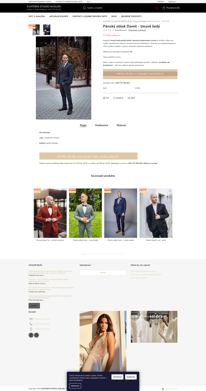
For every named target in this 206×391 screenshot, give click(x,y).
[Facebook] (31, 335)
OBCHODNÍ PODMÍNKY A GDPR (40, 2)
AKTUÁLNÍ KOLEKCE (139, 278)
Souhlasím (131, 377)
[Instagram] (36, 335)
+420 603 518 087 (41, 329)
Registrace (171, 2)
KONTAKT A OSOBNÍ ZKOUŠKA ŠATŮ (69, 2)
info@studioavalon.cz (42, 319)
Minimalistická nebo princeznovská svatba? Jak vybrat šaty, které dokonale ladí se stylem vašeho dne (50, 272)
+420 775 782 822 (41, 324)
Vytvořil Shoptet (171, 388)
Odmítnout (117, 377)
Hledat (103, 272)
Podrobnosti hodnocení (137, 30)
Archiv (34, 306)
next (176, 220)
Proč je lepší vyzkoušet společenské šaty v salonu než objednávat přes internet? (50, 297)
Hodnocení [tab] (101, 125)
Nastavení (75, 386)
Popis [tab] (83, 125)
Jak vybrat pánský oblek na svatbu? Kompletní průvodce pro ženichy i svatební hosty (51, 289)
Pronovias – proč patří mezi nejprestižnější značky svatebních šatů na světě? (48, 280)
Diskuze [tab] (121, 125)
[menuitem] (36, 16)
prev (30, 220)
